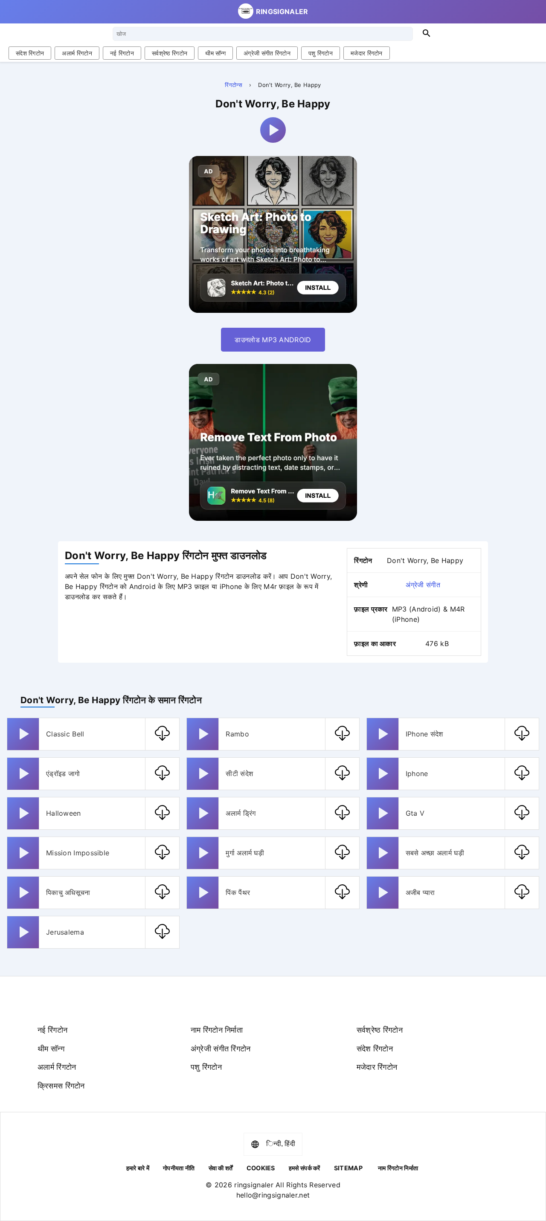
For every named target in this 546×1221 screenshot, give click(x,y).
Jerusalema (65, 932)
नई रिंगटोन (122, 53)
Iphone (417, 773)
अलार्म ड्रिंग (241, 813)
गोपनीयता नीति (179, 1168)
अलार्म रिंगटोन (77, 53)
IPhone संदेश (424, 734)
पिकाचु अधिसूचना (68, 892)
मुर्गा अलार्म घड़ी (245, 853)
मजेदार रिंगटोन (367, 53)
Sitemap (348, 1168)
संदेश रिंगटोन (30, 53)
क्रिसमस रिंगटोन (61, 1085)
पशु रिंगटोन (320, 53)
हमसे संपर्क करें (304, 1168)
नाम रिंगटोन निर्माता (217, 1029)
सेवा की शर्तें (221, 1168)
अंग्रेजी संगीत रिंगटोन (267, 53)
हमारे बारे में (137, 1168)
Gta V (415, 813)
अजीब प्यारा (420, 892)
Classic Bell (65, 734)
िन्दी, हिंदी (280, 1143)
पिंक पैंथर (238, 892)
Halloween (63, 813)
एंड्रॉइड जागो (63, 773)
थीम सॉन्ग (215, 53)
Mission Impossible (77, 853)
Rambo (237, 734)
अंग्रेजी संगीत (423, 584)
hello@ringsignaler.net (273, 1195)
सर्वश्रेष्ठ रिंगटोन (169, 53)
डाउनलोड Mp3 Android (273, 339)
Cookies (261, 1168)
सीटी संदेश (239, 773)
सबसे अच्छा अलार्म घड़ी (435, 853)
